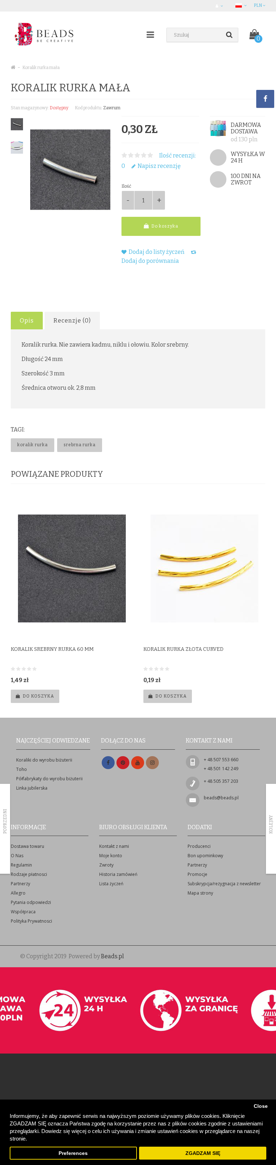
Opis (27, 320)
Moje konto (110, 856)
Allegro (18, 893)
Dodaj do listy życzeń (156, 251)
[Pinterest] (122, 762)
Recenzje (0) (72, 320)
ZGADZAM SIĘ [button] (202, 1153)
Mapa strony (200, 893)
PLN (258, 5)
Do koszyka (164, 226)
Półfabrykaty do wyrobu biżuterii (49, 779)
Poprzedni (5, 821)
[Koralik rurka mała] (17, 124)
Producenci (199, 846)
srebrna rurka (80, 444)
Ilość (126, 186)
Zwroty (106, 865)
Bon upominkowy (205, 856)
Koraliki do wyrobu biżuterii (44, 760)
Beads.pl (112, 956)
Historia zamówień (118, 874)
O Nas (17, 856)
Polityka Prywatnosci (31, 921)
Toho (21, 769)
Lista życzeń (111, 884)
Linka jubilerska (31, 788)
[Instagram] (152, 762)
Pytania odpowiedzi (31, 902)
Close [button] (261, 1106)
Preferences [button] (73, 1153)
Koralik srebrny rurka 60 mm (52, 649)
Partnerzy (20, 884)
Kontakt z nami (114, 846)
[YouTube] (137, 762)
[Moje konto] (220, 5)
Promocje (197, 874)
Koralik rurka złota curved (183, 649)
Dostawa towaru (27, 846)
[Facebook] (108, 762)
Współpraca (23, 912)
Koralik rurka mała (41, 67)
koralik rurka (32, 444)
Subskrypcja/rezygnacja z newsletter (224, 884)
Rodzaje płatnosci (29, 874)
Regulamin (21, 865)
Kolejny (270, 824)
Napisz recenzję (159, 166)
